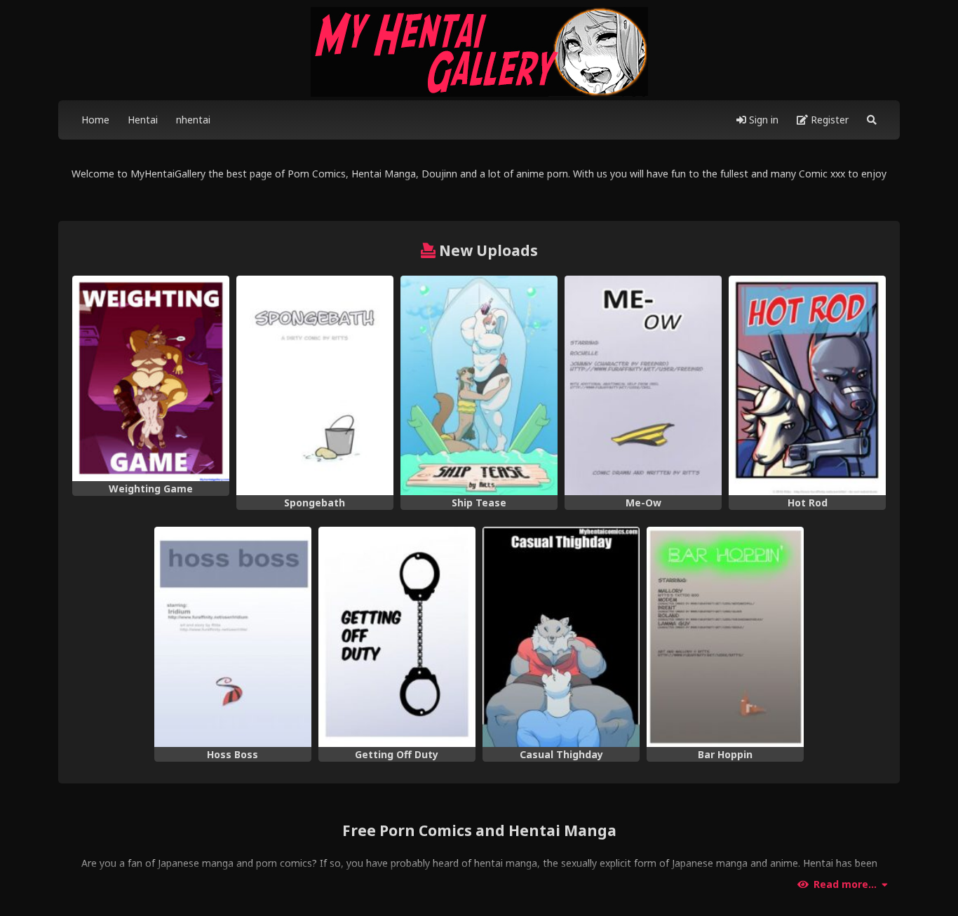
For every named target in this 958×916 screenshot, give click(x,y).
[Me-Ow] (643, 386)
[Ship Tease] (479, 386)
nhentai (193, 119)
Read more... (845, 884)
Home (95, 119)
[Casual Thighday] (561, 637)
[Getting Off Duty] (396, 637)
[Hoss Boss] (232, 637)
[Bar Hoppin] (725, 637)
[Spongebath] (314, 386)
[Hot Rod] (807, 386)
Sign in (762, 119)
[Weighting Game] (150, 378)
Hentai (143, 119)
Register (828, 119)
